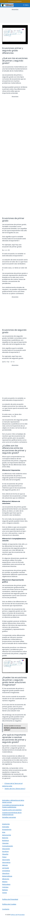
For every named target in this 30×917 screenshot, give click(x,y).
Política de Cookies (9, 904)
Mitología (5, 879)
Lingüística (6, 871)
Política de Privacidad (10, 899)
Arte (3, 832)
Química (5, 887)
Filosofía (5, 854)
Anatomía (6, 824)
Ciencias (5, 843)
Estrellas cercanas (9, 817)
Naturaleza (6, 884)
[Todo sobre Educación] (7, 5)
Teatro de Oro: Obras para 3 (15, 789)
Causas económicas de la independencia (11, 814)
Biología (5, 838)
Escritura (5, 851)
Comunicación (7, 846)
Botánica (5, 840)
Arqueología (6, 830)
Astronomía (6, 835)
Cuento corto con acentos (12, 810)
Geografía (6, 860)
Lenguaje (5, 868)
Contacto (5, 909)
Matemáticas (7, 876)
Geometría (6, 862)
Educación (6, 849)
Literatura (5, 873)
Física (4, 857)
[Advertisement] (15, 16)
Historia (5, 865)
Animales (5, 827)
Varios (4, 893)
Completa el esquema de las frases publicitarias (13, 806)
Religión (5, 890)
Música (4, 882)
